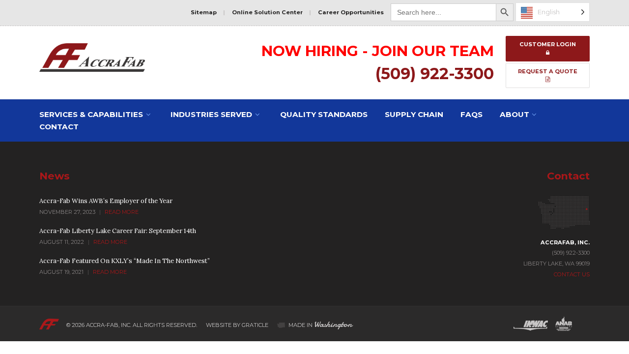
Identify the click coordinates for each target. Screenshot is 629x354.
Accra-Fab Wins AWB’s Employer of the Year (105, 201)
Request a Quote (547, 71)
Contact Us (572, 274)
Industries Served (211, 114)
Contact (59, 126)
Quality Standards (324, 114)
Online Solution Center (267, 12)
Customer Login (547, 44)
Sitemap (204, 12)
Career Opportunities (351, 12)
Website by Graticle (237, 325)
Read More (122, 211)
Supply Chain (414, 114)
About (514, 114)
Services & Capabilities (91, 114)
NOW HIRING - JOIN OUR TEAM (377, 50)
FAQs (471, 114)
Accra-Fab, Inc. (108, 325)
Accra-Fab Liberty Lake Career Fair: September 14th (117, 231)
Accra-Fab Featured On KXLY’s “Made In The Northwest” (124, 261)
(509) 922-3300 (434, 73)
